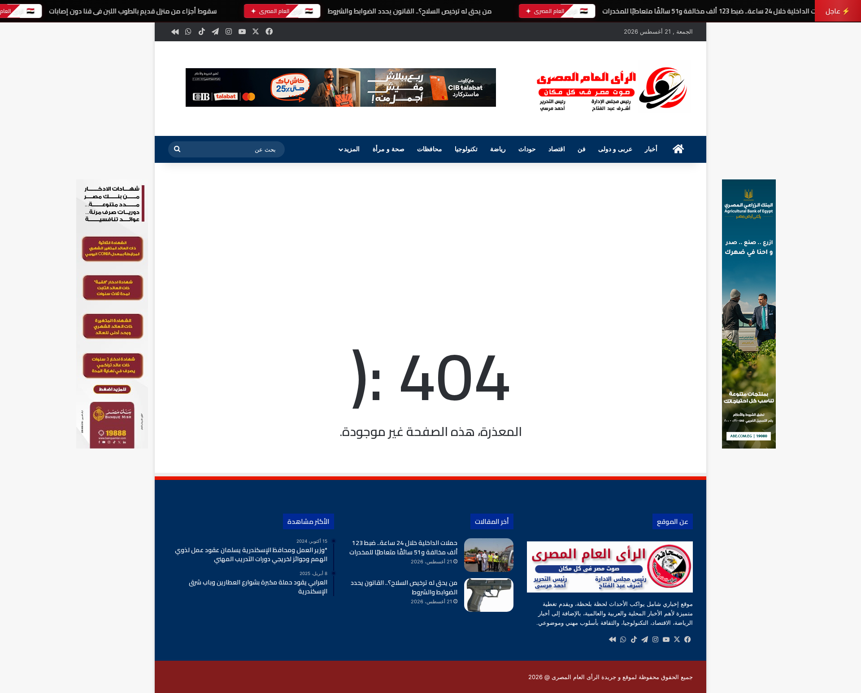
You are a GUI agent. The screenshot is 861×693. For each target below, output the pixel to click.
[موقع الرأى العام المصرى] (610, 88)
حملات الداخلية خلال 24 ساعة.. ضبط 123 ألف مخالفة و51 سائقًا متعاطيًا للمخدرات (715, 11)
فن (582, 149)
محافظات (429, 149)
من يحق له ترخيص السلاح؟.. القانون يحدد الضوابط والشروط (409, 11)
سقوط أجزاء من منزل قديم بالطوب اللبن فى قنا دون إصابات (133, 11)
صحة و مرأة (388, 149)
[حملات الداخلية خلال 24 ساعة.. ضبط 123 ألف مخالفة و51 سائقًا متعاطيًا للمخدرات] (488, 555)
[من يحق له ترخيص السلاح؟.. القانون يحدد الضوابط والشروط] (488, 595)
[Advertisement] (430, 239)
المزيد (352, 149)
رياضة (498, 149)
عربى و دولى (615, 149)
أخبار (651, 149)
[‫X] (676, 639)
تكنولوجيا (466, 149)
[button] (340, 87)
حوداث (527, 149)
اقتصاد (556, 149)
